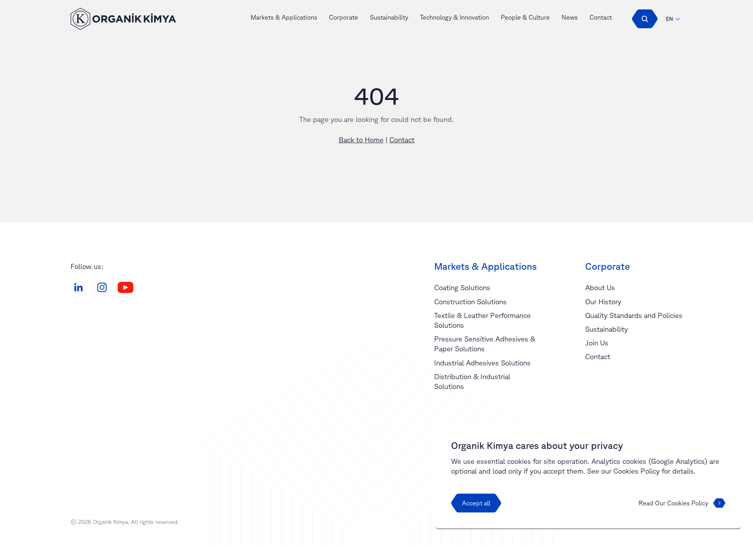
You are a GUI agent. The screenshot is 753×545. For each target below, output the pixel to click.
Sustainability (389, 17)
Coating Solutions (462, 287)
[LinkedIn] (78, 287)
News (570, 17)
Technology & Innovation (454, 17)
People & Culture (525, 17)
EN (669, 19)
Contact (600, 17)
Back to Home (361, 140)
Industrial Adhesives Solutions (482, 363)
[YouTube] (125, 287)
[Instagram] (102, 287)
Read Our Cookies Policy (673, 503)
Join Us (596, 343)
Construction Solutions (470, 301)
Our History (603, 301)
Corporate (343, 17)
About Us (600, 287)
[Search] (644, 18)
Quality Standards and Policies (633, 315)
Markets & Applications (284, 17)
